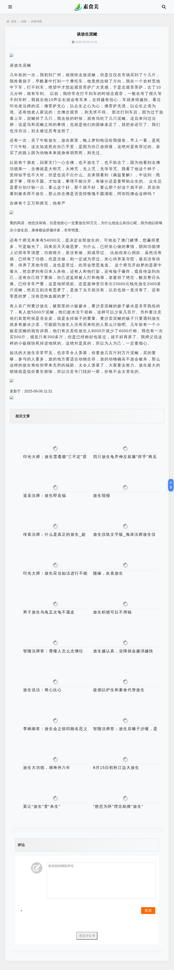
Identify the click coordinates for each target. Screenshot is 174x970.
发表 (148, 910)
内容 (24, 21)
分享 (170, 485)
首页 (14, 21)
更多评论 (86, 935)
